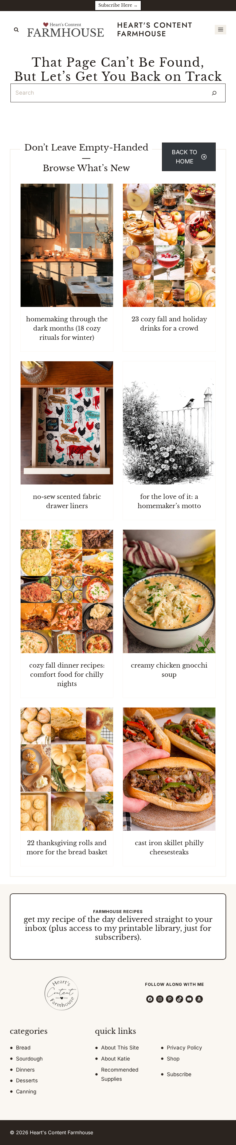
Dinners (25, 1070)
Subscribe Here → (118, 5)
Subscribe (179, 1074)
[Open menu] (220, 29)
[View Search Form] (16, 29)
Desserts (27, 1080)
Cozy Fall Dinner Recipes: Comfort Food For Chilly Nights (67, 675)
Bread (23, 1048)
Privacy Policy (184, 1048)
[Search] (214, 93)
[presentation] (67, 245)
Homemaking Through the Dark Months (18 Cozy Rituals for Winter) (67, 328)
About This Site (120, 1048)
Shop (173, 1059)
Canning (26, 1091)
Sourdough (29, 1059)
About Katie (115, 1059)
